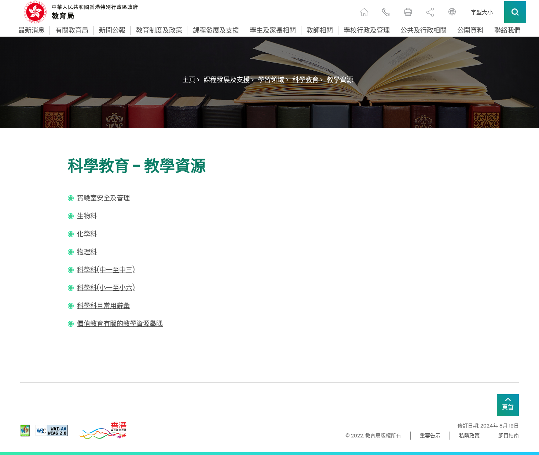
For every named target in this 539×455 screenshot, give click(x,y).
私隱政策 (469, 435)
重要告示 (430, 435)
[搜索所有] (515, 12)
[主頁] (364, 12)
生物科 (87, 216)
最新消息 (31, 30)
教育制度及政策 (159, 30)
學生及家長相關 (273, 30)
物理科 (87, 251)
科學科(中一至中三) (106, 269)
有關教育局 (71, 30)
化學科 (87, 233)
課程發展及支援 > (228, 79)
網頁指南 (508, 435)
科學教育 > (307, 79)
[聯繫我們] (386, 12)
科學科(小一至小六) (106, 287)
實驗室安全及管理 (103, 198)
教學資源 (340, 79)
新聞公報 (112, 30)
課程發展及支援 (216, 30)
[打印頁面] (408, 12)
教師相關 (320, 30)
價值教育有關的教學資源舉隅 (120, 323)
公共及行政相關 (423, 30)
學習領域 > (273, 79)
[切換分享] (430, 12)
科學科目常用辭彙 (103, 305)
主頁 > (191, 79)
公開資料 (470, 30)
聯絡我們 (507, 30)
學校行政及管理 (367, 30)
